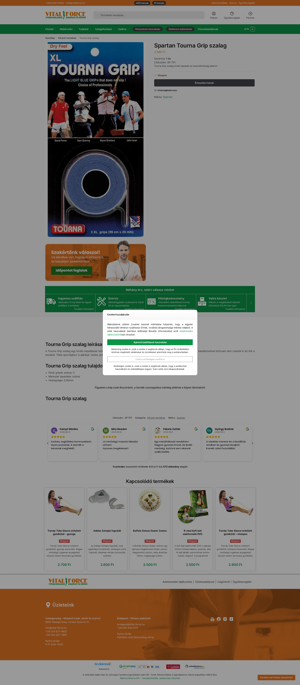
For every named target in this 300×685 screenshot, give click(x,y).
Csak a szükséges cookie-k (150, 359)
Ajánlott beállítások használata (150, 342)
